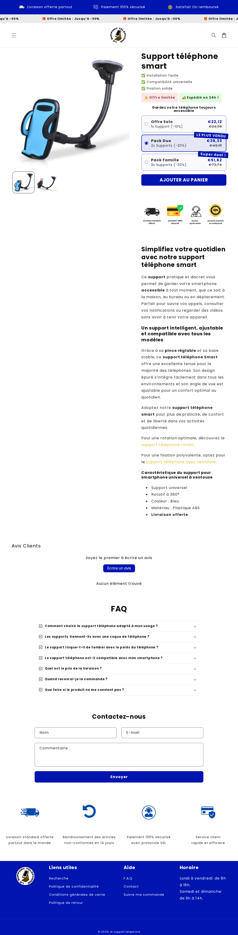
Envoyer (119, 777)
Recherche (59, 878)
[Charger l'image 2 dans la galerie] (47, 182)
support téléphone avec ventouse (181, 462)
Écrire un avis (119, 568)
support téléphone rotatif (167, 444)
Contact (131, 886)
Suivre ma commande (144, 894)
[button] (14, 35)
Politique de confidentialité (74, 886)
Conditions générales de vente (77, 894)
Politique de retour (66, 902)
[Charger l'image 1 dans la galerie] (23, 182)
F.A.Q (128, 878)
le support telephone (125, 932)
